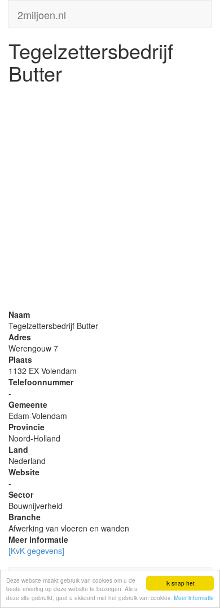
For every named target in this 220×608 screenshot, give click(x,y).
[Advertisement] (110, 199)
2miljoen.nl (41, 12)
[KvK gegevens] (36, 550)
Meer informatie (194, 597)
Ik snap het (180, 583)
